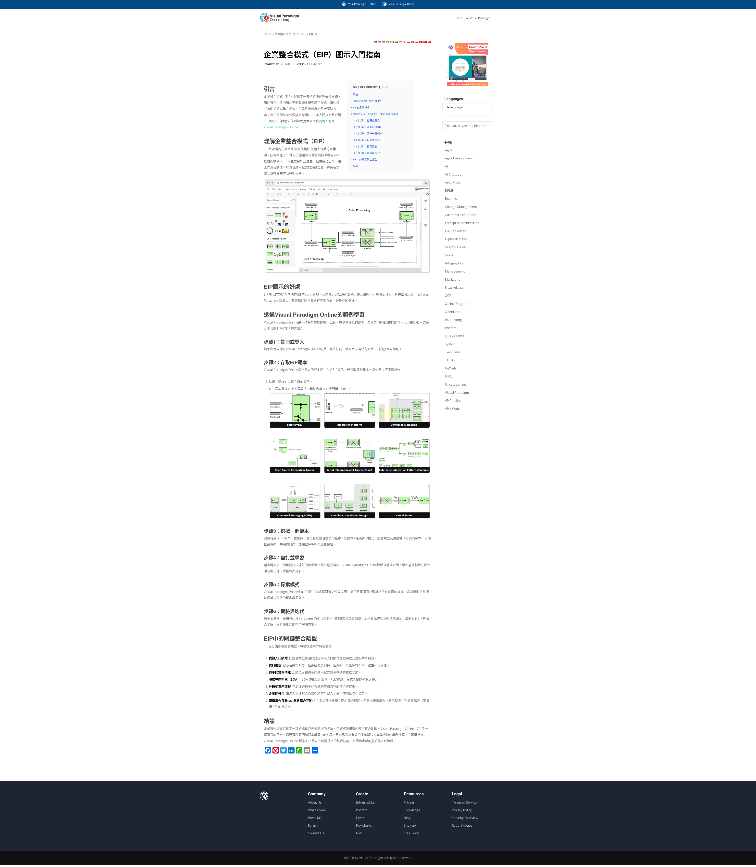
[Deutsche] (375, 42)
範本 (325, 121)
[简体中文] (425, 42)
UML (448, 376)
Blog (407, 818)
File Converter (455, 231)
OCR (448, 295)
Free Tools (412, 833)
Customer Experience (460, 215)
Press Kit (314, 818)
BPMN (450, 190)
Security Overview (465, 818)
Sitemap (410, 825)
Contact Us (316, 833)
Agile (448, 150)
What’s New (316, 810)
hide (383, 87)
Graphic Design (456, 247)
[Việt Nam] (420, 42)
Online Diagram (313, 63)
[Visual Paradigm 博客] (279, 20)
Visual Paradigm (457, 392)
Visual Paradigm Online (281, 127)
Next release (454, 287)
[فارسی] (387, 42)
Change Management (461, 207)
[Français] (392, 42)
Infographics (454, 263)
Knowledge (412, 810)
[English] (379, 42)
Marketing (452, 279)
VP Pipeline (453, 400)
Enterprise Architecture (462, 223)
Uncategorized (456, 384)
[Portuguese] (412, 42)
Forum (313, 825)
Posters (450, 328)
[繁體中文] (429, 42)
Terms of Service (464, 802)
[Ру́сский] (416, 42)
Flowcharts (364, 825)
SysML (450, 344)
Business (451, 198)
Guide (449, 255)
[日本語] (404, 42)
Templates (453, 352)
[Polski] (408, 42)
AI (446, 166)
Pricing (409, 802)
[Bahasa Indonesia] (400, 42)
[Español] (383, 42)
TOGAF (450, 360)
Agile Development (459, 158)
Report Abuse (462, 825)
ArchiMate (452, 182)
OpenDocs (452, 312)
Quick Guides (454, 336)
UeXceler (451, 368)
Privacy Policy (462, 810)
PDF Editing (453, 320)
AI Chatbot (453, 174)
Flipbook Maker (456, 239)
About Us (315, 802)
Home (268, 34)
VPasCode (452, 409)
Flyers (360, 818)
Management (455, 271)
